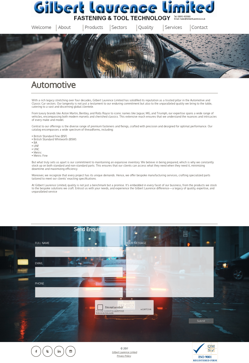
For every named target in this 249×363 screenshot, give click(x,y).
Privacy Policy (124, 355)
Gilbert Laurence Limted (124, 352)
